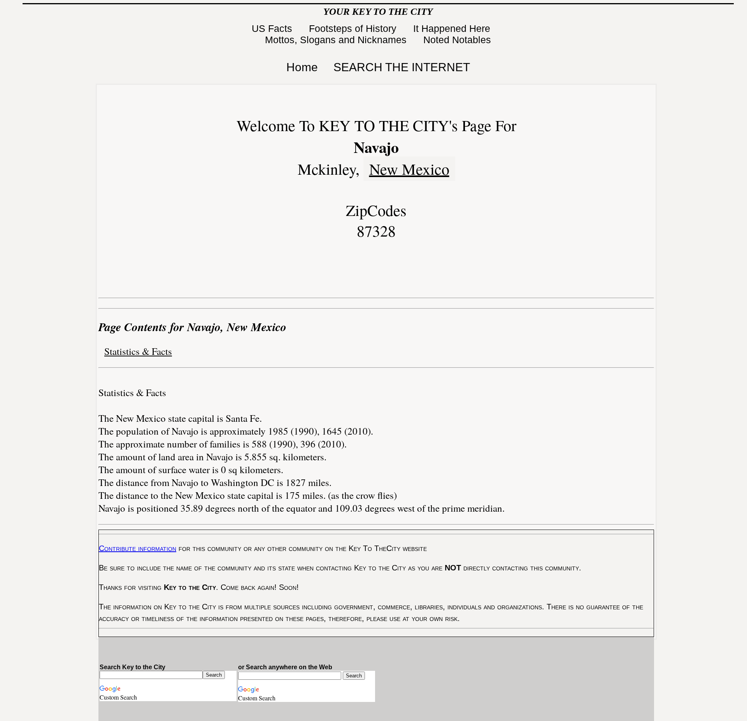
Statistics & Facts (138, 351)
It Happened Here (453, 28)
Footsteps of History (354, 28)
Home (302, 67)
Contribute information (137, 548)
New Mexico (409, 168)
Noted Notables (457, 39)
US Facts (273, 28)
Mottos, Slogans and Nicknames (337, 39)
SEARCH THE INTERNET (401, 67)
